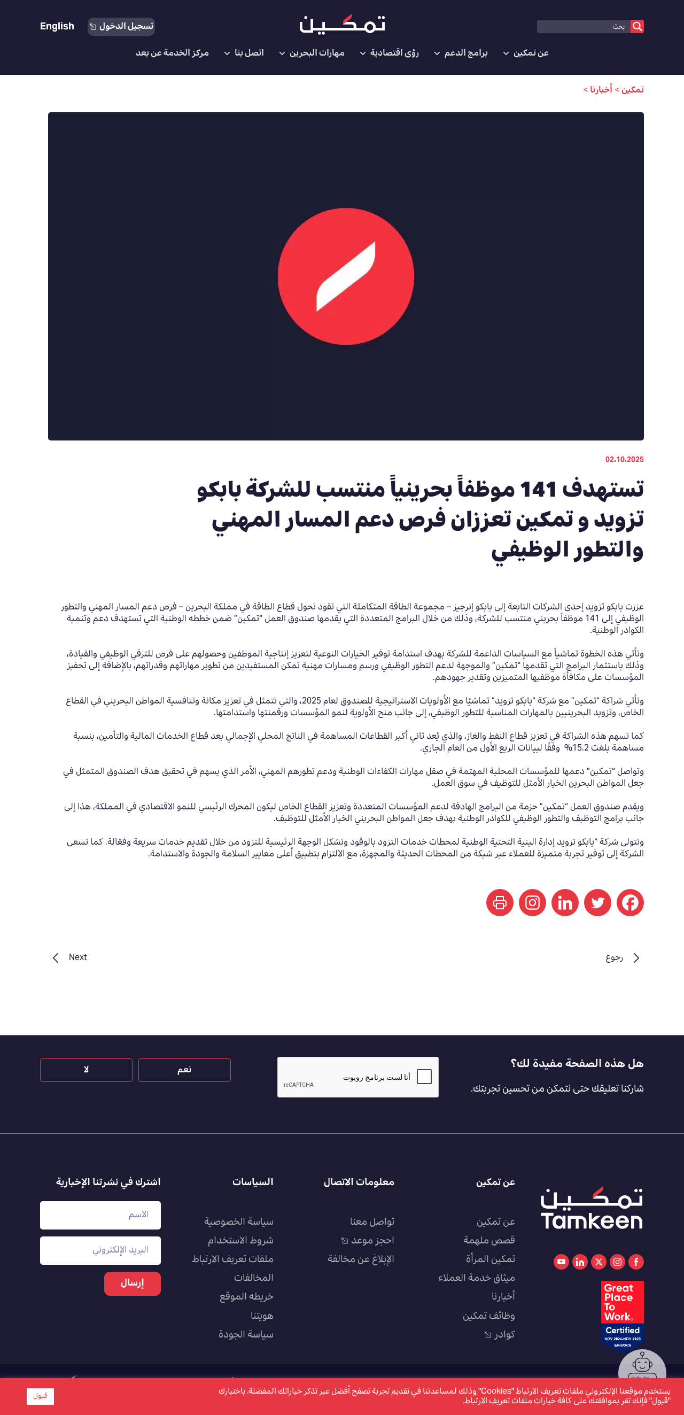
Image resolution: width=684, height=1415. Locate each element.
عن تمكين (531, 53)
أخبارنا (503, 1297)
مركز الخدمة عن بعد (172, 53)
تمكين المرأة (490, 1260)
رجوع (614, 957)
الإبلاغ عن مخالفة (361, 1260)
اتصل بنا (249, 53)
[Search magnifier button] (637, 26)
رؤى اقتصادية (394, 53)
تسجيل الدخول (126, 27)
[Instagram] (532, 902)
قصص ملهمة (489, 1241)
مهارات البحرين (317, 53)
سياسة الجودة (246, 1335)
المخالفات (254, 1279)
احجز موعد (372, 1241)
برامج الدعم (466, 53)
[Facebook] (630, 902)
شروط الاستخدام (241, 1241)
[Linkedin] (565, 902)
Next (78, 957)
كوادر (504, 1335)
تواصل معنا (372, 1222)
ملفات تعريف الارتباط (233, 1260)
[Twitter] (597, 902)
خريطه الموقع (247, 1297)
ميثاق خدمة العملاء (476, 1279)
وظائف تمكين (489, 1316)
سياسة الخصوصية (239, 1222)
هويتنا (262, 1316)
